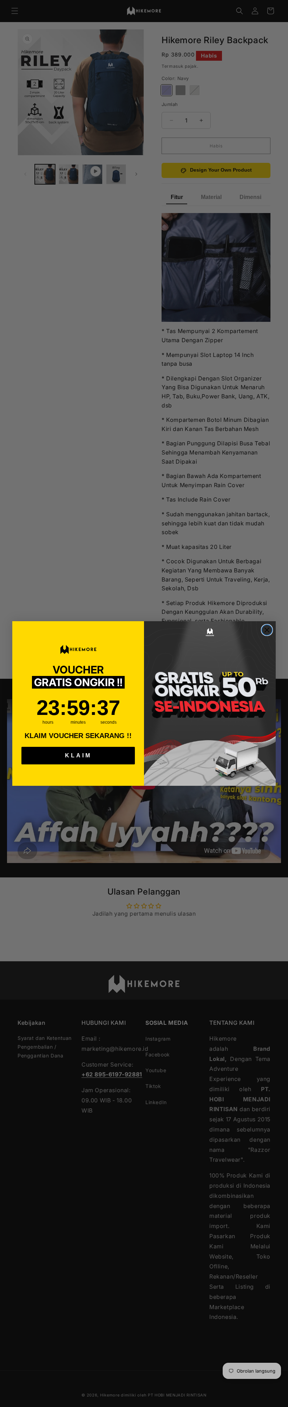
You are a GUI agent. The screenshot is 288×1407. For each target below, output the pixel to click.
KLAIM (78, 755)
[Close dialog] (267, 630)
